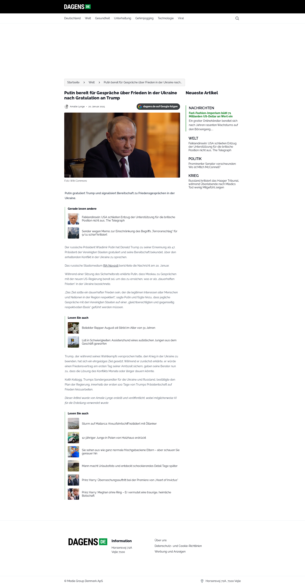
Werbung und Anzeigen (170, 551)
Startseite (73, 82)
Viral (181, 18)
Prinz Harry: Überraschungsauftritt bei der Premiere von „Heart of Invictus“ (130, 480)
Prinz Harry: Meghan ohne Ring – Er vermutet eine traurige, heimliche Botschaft (126, 494)
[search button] (237, 18)
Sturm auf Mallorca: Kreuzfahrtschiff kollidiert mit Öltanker (119, 423)
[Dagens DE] (152, 7)
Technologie (166, 18)
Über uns (161, 540)
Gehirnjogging (144, 18)
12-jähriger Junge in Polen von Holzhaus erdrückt (114, 437)
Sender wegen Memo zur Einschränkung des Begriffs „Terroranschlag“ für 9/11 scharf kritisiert (129, 233)
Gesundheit (102, 18)
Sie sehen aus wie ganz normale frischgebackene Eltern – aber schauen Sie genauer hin (131, 451)
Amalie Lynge (77, 106)
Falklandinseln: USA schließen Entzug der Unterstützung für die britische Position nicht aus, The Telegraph (128, 218)
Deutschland (72, 18)
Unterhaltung (122, 18)
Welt (88, 18)
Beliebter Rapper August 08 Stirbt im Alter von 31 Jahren (118, 327)
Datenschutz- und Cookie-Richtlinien (178, 546)
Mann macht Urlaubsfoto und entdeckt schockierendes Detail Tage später (130, 466)
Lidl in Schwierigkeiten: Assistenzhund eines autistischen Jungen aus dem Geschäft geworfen (129, 342)
